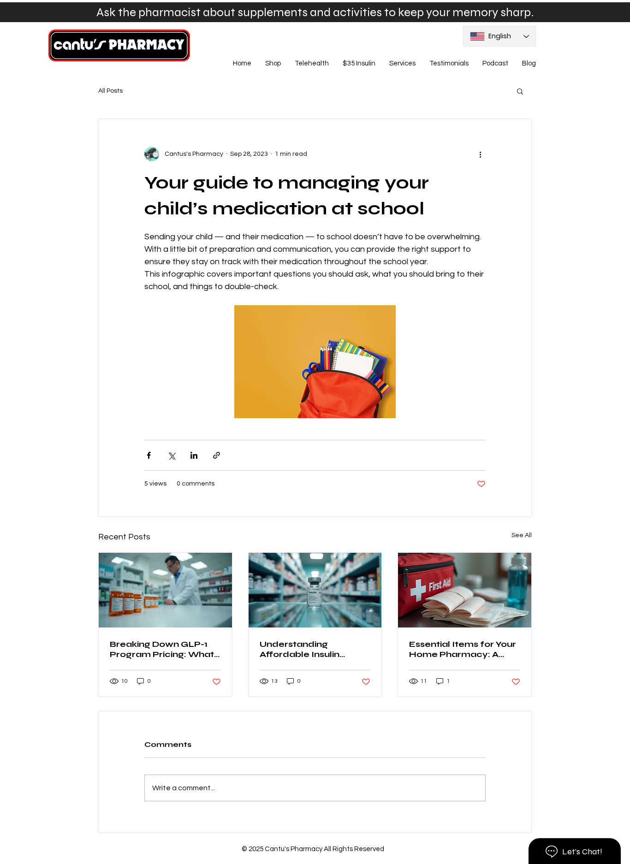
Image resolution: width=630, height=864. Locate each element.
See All (521, 535)
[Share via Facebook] (148, 455)
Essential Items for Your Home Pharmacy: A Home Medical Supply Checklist (462, 649)
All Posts (110, 91)
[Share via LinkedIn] (194, 455)
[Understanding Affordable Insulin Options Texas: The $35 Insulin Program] (315, 590)
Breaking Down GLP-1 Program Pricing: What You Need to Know (162, 649)
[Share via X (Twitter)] (171, 455)
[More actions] (480, 154)
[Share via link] (216, 455)
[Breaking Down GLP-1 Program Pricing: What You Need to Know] (165, 590)
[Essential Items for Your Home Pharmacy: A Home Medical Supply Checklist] (464, 590)
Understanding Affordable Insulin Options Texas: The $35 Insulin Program (311, 649)
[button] (520, 91)
